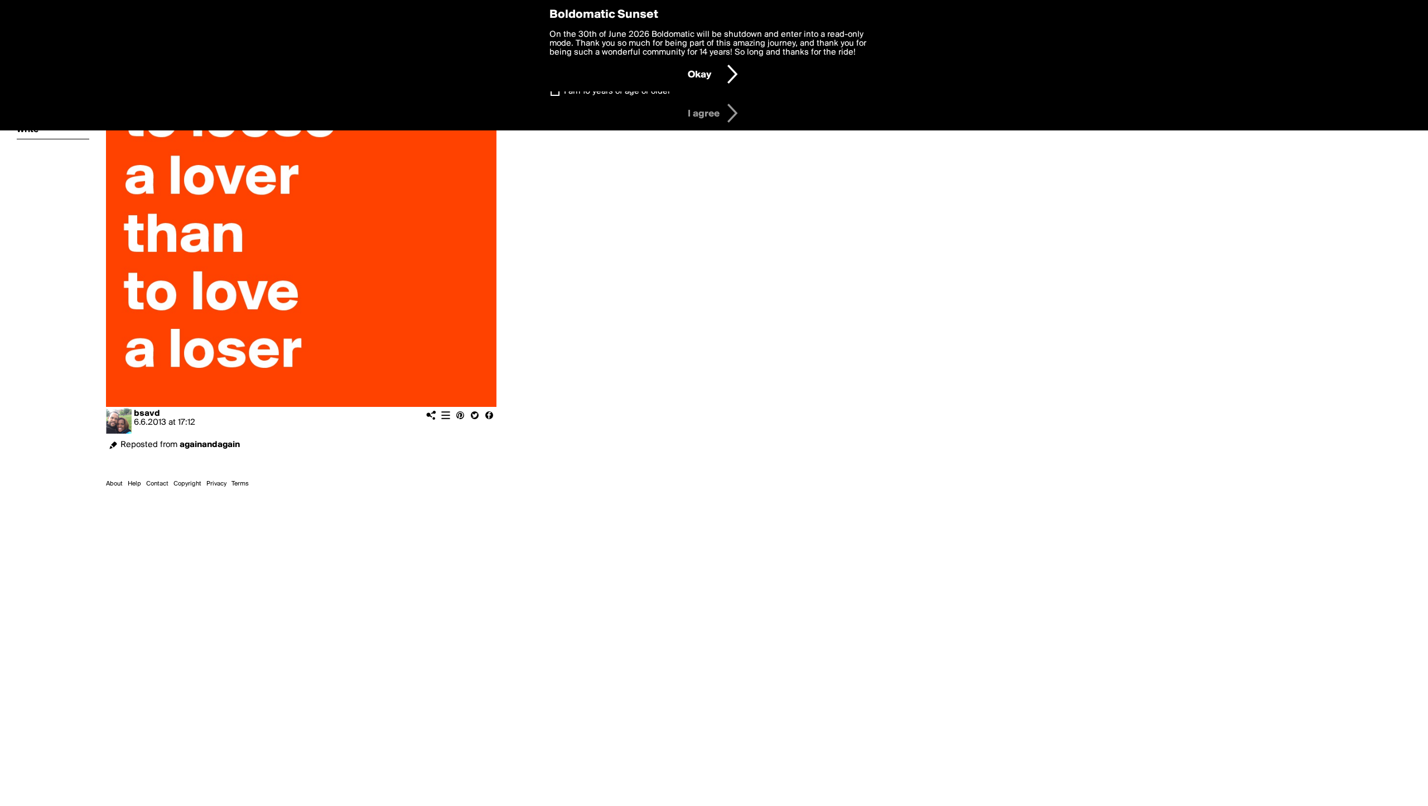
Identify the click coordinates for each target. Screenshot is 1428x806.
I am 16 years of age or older (617, 91)
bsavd (147, 413)
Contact (157, 483)
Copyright (187, 483)
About (114, 483)
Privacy (216, 483)
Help (134, 483)
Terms (240, 483)
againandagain (210, 444)
